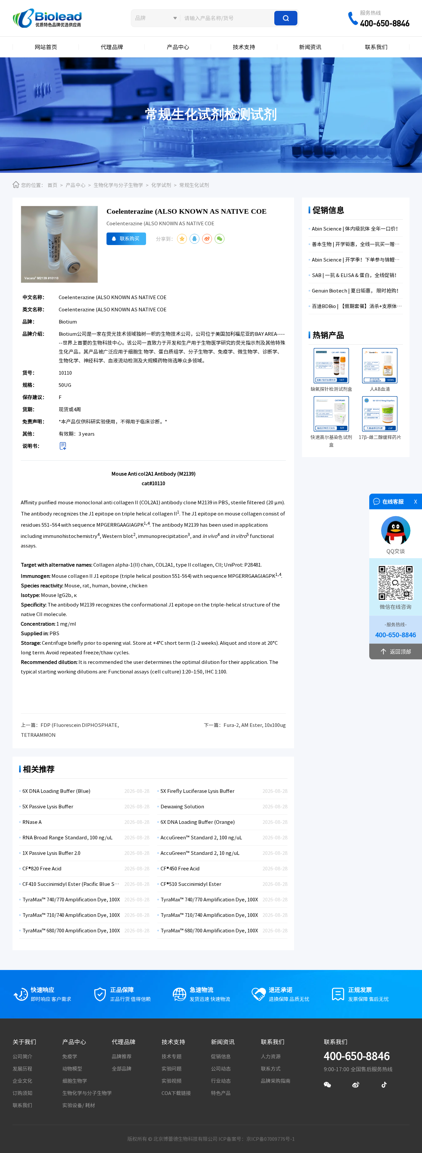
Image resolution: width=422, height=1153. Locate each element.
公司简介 (22, 1056)
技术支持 (244, 47)
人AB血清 (380, 389)
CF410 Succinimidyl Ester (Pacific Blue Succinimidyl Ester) (71, 884)
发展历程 (22, 1068)
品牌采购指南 (275, 1080)
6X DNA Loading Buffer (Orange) (198, 822)
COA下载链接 (176, 1093)
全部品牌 (122, 1068)
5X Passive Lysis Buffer (47, 806)
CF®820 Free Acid (42, 868)
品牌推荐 (122, 1056)
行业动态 (221, 1080)
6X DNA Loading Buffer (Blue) (56, 791)
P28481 (252, 564)
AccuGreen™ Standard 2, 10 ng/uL (200, 853)
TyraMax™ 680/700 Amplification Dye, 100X (71, 930)
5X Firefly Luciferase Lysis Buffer (197, 791)
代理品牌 (112, 47)
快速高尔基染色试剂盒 (331, 441)
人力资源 (271, 1056)
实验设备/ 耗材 (78, 1105)
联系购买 (129, 238)
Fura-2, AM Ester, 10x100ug (255, 725)
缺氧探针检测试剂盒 (331, 389)
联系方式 (271, 1068)
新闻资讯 (310, 47)
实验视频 (171, 1080)
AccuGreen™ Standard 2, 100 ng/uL (201, 837)
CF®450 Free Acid (180, 868)
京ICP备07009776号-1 (270, 1139)
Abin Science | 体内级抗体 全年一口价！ (356, 228)
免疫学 (69, 1056)
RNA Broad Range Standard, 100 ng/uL (67, 837)
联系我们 (376, 47)
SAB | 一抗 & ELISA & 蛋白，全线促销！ (355, 275)
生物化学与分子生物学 (118, 185)
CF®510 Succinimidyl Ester (191, 884)
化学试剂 (161, 185)
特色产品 (221, 1093)
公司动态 (221, 1068)
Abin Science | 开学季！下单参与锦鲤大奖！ (357, 259)
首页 (52, 185)
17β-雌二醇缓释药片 (380, 437)
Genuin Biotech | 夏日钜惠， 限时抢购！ (356, 290)
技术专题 (171, 1056)
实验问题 (171, 1068)
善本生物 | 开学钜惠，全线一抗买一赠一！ (357, 244)
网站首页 (46, 47)
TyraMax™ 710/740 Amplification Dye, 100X (71, 915)
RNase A (32, 822)
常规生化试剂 (194, 185)
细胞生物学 (74, 1080)
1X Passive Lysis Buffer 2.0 (51, 853)
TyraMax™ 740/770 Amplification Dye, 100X (71, 899)
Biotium (68, 321)
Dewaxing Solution (182, 806)
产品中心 (178, 47)
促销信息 (221, 1056)
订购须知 (22, 1093)
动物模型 (72, 1068)
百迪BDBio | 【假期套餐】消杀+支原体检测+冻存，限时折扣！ (357, 306)
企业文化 (22, 1080)
